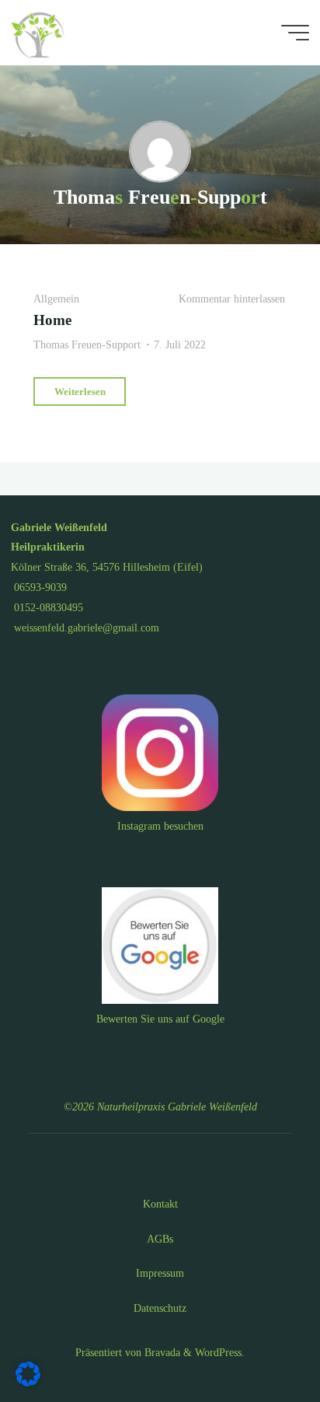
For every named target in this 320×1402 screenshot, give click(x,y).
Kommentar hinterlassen (232, 298)
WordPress (218, 1352)
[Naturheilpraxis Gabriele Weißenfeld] (40, 32)
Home (52, 319)
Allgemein (56, 298)
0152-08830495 (47, 607)
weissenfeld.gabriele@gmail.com (85, 627)
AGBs (160, 1238)
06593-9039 (39, 587)
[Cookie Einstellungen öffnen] (28, 1382)
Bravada (160, 1352)
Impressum (160, 1273)
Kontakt (160, 1203)
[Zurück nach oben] (259, 1341)
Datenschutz (160, 1308)
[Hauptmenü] (295, 32)
